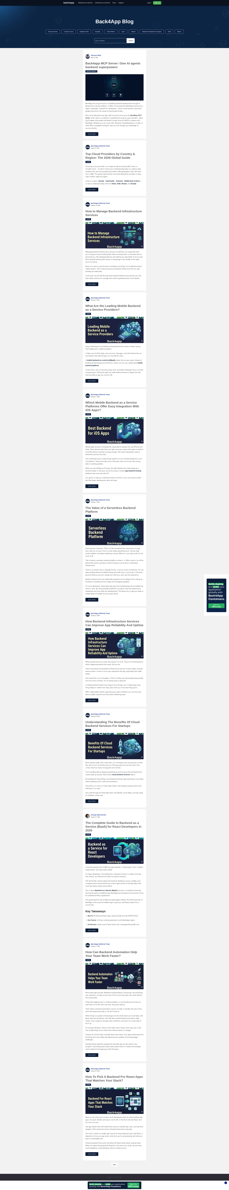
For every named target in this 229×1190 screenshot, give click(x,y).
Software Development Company (151, 31)
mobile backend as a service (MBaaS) (101, 360)
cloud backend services (121, 775)
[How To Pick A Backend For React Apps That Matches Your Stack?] (114, 1101)
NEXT (114, 1164)
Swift (169, 31)
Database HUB (84, 31)
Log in (149, 3)
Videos (179, 31)
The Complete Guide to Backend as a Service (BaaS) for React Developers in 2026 (113, 826)
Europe (101, 181)
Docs (114, 3)
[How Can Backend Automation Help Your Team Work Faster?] (114, 976)
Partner (133, 31)
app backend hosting (133, 471)
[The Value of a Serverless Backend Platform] (114, 532)
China (114, 184)
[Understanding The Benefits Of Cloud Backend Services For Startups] (114, 746)
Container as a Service (102, 3)
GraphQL (97, 31)
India (119, 184)
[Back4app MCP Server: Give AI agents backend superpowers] (114, 87)
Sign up (157, 3)
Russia (124, 184)
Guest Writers (111, 31)
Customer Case (68, 31)
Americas (119, 181)
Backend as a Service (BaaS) (106, 890)
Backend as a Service (85, 3)
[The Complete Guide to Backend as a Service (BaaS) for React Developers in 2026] (114, 850)
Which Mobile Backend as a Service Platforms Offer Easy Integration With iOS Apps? (112, 406)
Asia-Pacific (109, 181)
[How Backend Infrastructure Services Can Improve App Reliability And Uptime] (114, 645)
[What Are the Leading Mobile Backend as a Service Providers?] (114, 330)
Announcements (53, 31)
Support (121, 3)
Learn (123, 31)
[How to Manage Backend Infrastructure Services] (114, 235)
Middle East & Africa (132, 181)
